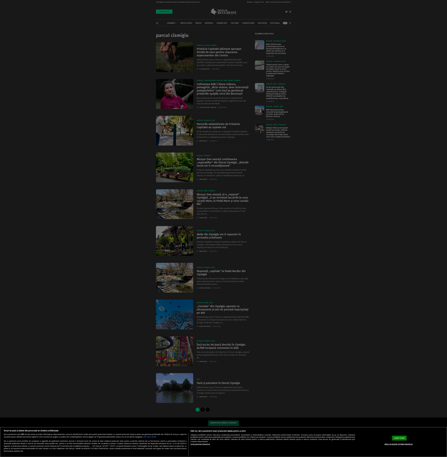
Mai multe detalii (149, 437)
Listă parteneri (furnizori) (200, 444)
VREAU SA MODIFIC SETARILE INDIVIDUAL (398, 444)
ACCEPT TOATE (399, 438)
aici (91, 446)
